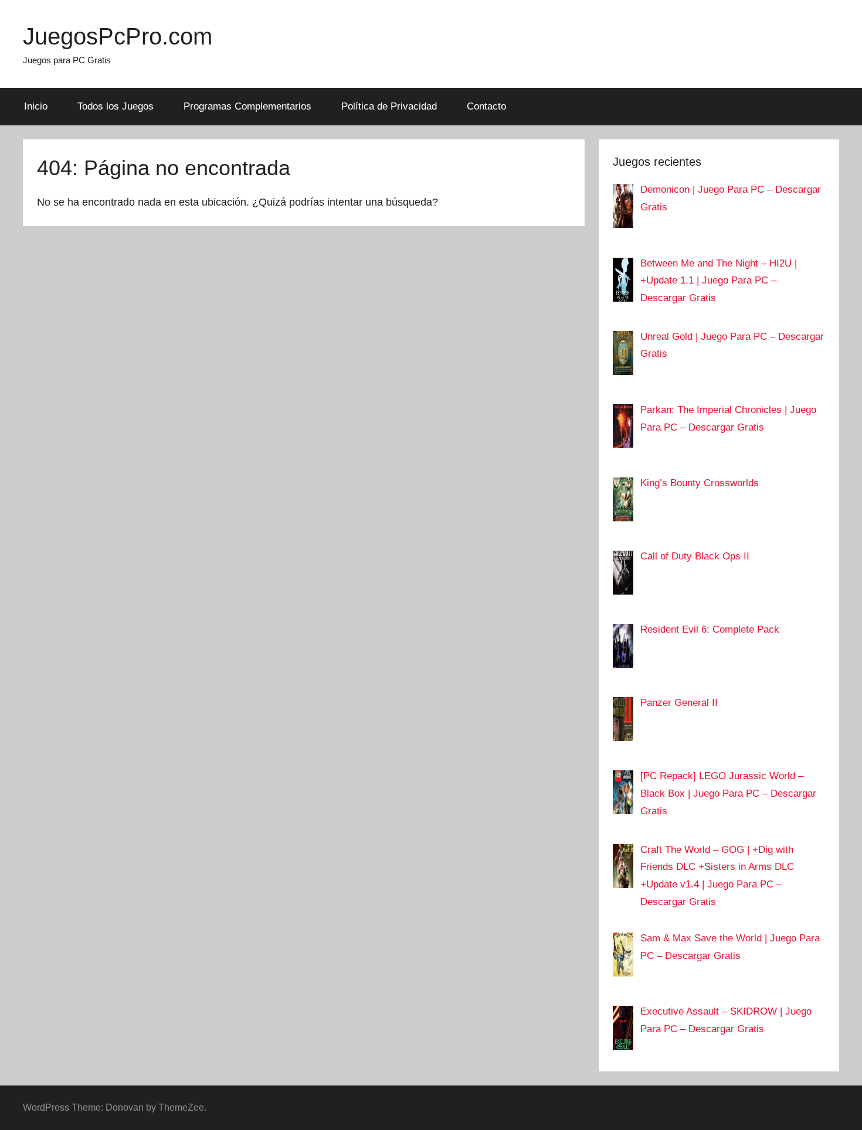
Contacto (486, 106)
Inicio (35, 106)
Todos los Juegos (115, 106)
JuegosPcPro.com (117, 36)
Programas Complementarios (247, 106)
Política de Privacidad (389, 106)
